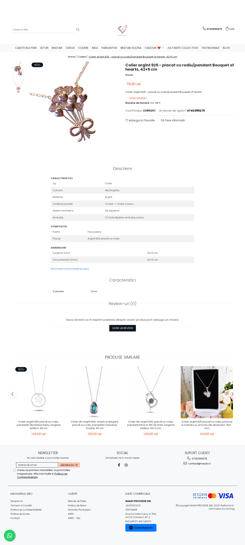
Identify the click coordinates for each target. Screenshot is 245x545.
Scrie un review (122, 328)
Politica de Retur (77, 505)
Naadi (129, 75)
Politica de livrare (20, 514)
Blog (226, 48)
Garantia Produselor (79, 509)
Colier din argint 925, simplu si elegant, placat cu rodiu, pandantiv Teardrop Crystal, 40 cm (94, 425)
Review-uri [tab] (122, 303)
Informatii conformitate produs (70, 269)
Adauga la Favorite (141, 120)
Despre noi (17, 501)
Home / (72, 56)
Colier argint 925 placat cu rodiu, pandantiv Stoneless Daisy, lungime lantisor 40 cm (39, 425)
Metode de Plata (77, 501)
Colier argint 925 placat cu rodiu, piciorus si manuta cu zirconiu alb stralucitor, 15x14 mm (206, 425)
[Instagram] (126, 465)
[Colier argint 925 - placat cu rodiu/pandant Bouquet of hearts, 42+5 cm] (74, 107)
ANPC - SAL (74, 518)
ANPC (71, 514)
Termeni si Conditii (21, 505)
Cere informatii (174, 120)
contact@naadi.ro (199, 463)
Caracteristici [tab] (122, 280)
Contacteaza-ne (144, 527)
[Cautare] (77, 30)
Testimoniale (210, 48)
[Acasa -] (122, 29)
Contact (15, 518)
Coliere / (83, 56)
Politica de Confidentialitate (26, 509)
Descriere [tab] (122, 168)
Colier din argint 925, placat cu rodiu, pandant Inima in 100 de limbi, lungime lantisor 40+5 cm (150, 425)
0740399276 (199, 458)
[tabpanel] (74, 107)
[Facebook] (119, 465)
